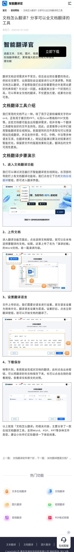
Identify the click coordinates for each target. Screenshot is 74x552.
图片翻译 (16, 504)
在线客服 (63, 546)
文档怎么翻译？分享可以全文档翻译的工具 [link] (42, 10)
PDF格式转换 (61, 517)
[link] (5, 10)
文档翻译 (59, 491)
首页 (5, 10)
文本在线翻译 (18, 491)
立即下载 (52, 51)
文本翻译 (11, 544)
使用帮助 (15, 10)
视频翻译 (59, 504)
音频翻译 (16, 517)
